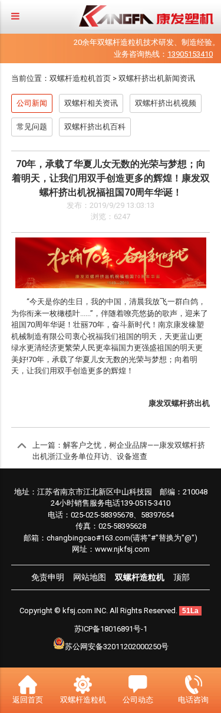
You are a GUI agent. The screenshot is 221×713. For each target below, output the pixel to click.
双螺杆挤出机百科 (95, 126)
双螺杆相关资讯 (91, 103)
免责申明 (47, 577)
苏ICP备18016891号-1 (110, 628)
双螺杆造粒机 (139, 577)
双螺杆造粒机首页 (80, 78)
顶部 (181, 577)
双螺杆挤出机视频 (165, 103)
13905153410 (190, 54)
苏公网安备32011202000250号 (117, 646)
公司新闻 (32, 103)
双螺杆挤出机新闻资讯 (156, 78)
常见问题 (32, 126)
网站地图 (89, 577)
